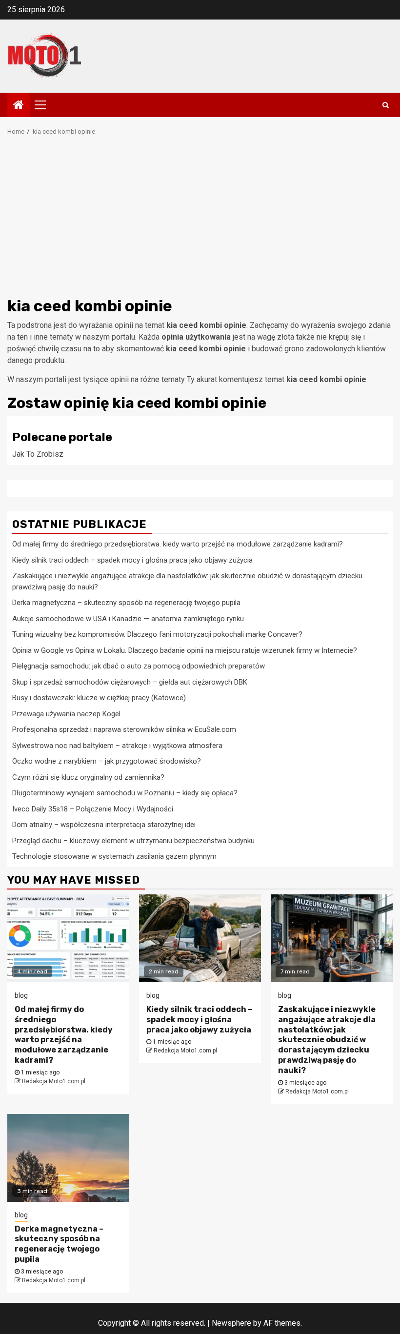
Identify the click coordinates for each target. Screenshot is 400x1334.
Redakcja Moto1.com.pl (53, 1081)
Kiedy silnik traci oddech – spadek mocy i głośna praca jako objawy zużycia (132, 560)
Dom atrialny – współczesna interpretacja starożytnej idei (104, 824)
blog (21, 995)
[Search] (386, 105)
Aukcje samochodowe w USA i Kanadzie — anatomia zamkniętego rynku (128, 618)
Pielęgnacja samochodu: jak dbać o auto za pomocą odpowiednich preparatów (138, 666)
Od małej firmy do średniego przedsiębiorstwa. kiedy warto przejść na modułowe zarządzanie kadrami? (177, 544)
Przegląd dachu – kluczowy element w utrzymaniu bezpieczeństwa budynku (133, 840)
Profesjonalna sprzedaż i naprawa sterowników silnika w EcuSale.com (124, 729)
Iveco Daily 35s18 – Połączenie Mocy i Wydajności (92, 809)
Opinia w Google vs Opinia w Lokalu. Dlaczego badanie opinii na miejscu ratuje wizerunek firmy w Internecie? (184, 650)
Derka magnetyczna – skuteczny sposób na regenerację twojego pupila (126, 602)
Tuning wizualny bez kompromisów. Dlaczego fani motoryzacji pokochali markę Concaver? (157, 634)
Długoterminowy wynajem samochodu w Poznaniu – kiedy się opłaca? (125, 792)
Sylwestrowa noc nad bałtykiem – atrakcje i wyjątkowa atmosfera (117, 745)
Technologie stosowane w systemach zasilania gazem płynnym (114, 856)
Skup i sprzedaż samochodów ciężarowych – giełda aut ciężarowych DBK (129, 682)
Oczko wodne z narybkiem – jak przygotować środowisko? (106, 761)
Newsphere (231, 1323)
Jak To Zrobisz (37, 454)
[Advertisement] (200, 219)
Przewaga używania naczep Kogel (66, 713)
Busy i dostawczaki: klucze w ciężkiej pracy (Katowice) (99, 697)
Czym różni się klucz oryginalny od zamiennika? (88, 777)
